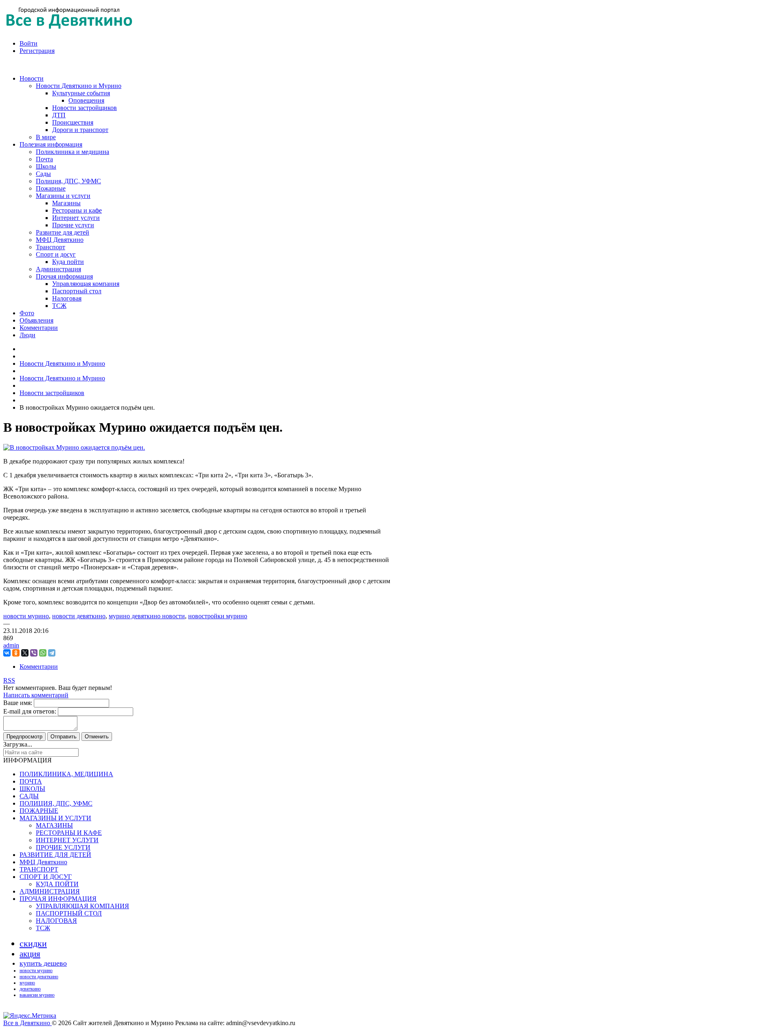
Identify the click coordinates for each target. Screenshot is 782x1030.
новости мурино (26, 616)
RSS (9, 680)
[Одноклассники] (16, 653)
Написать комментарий (35, 695)
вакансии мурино (37, 995)
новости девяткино (78, 616)
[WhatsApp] (42, 653)
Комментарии (39, 666)
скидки (33, 943)
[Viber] (33, 653)
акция (30, 954)
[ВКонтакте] (7, 653)
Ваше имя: (17, 702)
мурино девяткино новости (147, 616)
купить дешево (43, 963)
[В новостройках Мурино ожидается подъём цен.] (74, 447)
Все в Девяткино (27, 1022)
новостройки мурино (217, 616)
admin (11, 645)
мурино (27, 983)
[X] (25, 653)
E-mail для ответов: (29, 711)
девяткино (30, 989)
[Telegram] (51, 653)
